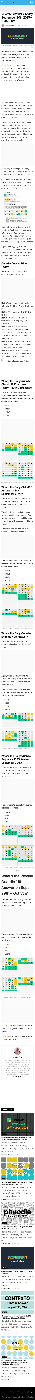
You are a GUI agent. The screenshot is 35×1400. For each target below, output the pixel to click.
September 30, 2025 (24, 25)
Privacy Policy (28, 1392)
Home (20, 1392)
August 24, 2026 (15, 1154)
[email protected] (17, 1076)
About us (5, 1392)
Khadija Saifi (10, 25)
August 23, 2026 (15, 1199)
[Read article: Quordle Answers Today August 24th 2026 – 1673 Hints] (17, 1258)
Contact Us (13, 1392)
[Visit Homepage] (11, 2)
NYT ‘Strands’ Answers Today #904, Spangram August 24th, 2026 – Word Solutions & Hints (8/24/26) (14, 1363)
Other (5, 1134)
